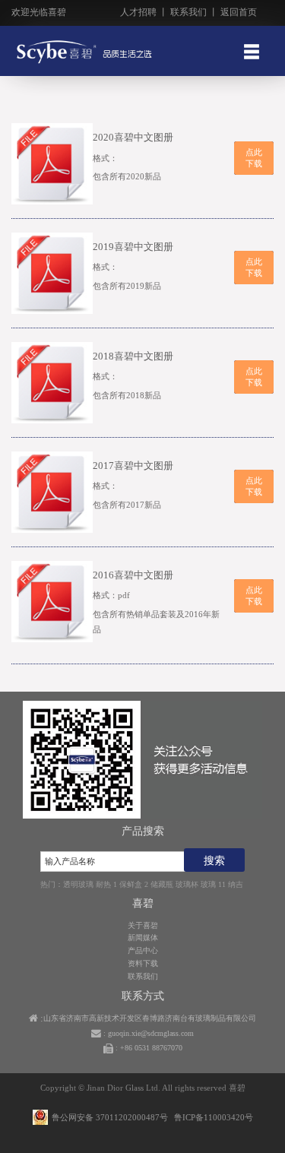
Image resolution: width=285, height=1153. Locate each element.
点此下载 (253, 158)
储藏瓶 (161, 884)
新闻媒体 (143, 937)
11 (222, 884)
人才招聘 (138, 12)
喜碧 (237, 1087)
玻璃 (208, 884)
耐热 (103, 884)
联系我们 (188, 12)
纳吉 (235, 884)
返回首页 (238, 12)
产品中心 (143, 950)
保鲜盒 (130, 884)
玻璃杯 (187, 884)
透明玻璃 (78, 884)
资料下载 (143, 963)
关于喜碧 (143, 925)
